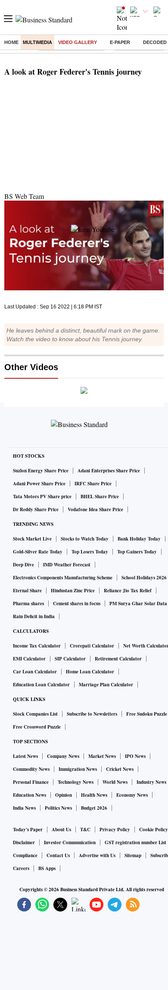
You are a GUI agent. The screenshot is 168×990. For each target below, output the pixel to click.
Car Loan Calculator (35, 672)
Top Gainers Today (137, 552)
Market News (102, 756)
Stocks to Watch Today (85, 539)
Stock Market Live (32, 539)
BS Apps (47, 868)
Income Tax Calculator (37, 646)
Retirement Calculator (118, 659)
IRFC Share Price (93, 484)
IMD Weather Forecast (66, 565)
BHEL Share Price (100, 496)
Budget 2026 (94, 808)
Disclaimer (24, 842)
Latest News (25, 756)
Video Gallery (77, 42)
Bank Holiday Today (139, 539)
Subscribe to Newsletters (92, 714)
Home (11, 42)
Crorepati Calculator (92, 646)
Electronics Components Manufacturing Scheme (62, 578)
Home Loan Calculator (90, 672)
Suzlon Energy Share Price (40, 471)
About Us (61, 830)
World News (115, 782)
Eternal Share (27, 591)
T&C (85, 830)
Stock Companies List (35, 714)
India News (24, 808)
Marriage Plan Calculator (106, 685)
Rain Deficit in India (34, 616)
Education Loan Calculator (41, 685)
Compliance (25, 855)
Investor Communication (70, 842)
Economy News (132, 795)
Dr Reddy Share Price (36, 509)
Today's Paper (28, 830)
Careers (21, 868)
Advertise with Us (97, 855)
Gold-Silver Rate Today (37, 552)
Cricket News (120, 769)
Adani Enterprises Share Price (109, 471)
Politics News (58, 808)
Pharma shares (28, 603)
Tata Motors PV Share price (42, 496)
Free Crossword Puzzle (37, 727)
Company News (63, 756)
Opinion (63, 795)
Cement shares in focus (76, 603)
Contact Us (58, 855)
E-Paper (120, 42)
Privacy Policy (115, 830)
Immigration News (78, 769)
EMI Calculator (29, 659)
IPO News (135, 756)
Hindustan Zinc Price (73, 591)
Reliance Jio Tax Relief (128, 591)
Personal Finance (31, 782)
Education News (29, 795)
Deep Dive (23, 565)
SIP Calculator (70, 659)
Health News (94, 795)
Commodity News (31, 769)
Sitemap (132, 855)
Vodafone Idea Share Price (95, 509)
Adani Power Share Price (39, 484)
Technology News (75, 782)
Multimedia (37, 42)
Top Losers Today (90, 552)
